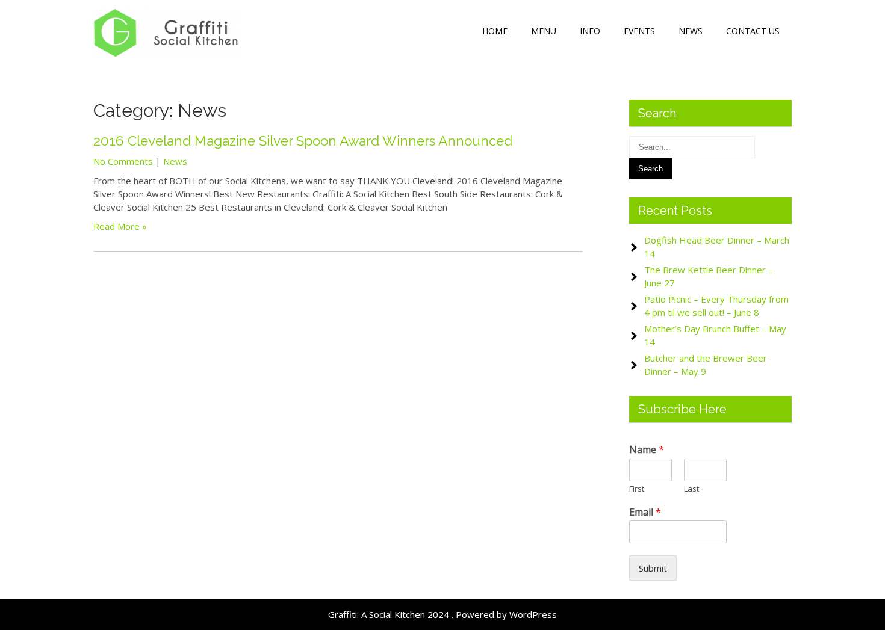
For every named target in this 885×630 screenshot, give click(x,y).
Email (645, 512)
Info (590, 31)
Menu (543, 31)
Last (691, 489)
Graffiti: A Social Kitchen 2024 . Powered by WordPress (442, 614)
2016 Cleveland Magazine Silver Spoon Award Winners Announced (302, 141)
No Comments (123, 161)
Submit (653, 568)
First (636, 489)
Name (646, 449)
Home (495, 31)
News (690, 31)
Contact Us (753, 31)
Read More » (120, 226)
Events (639, 31)
